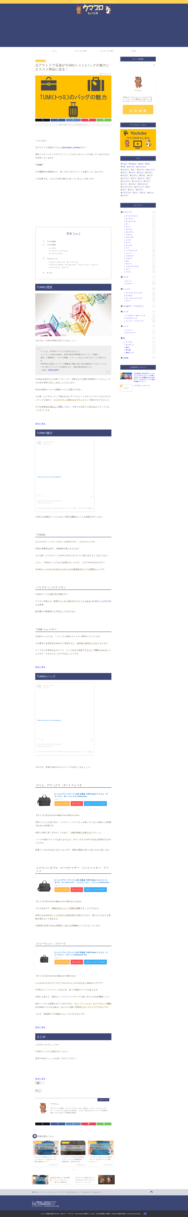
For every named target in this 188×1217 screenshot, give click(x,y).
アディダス (131, 166)
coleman (124, 164)
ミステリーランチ (126, 192)
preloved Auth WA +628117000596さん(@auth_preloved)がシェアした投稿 (65, 751)
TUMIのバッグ (52, 259)
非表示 (77, 234)
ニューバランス (126, 181)
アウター (140, 283)
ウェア (138, 277)
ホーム (54, 51)
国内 (140, 347)
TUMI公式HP (53, 370)
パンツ (138, 326)
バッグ (139, 311)
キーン (140, 226)
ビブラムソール (143, 184)
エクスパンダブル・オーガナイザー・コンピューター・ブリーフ (74, 265)
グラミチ (141, 172)
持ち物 (140, 350)
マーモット (140, 189)
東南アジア (140, 352)
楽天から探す (76, 803)
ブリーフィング (140, 186)
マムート (131, 189)
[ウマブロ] (94, 15)
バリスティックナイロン (59, 251)
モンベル (151, 192)
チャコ (134, 178)
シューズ (139, 289)
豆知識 (138, 358)
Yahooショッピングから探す (95, 803)
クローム (133, 172)
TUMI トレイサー (56, 253)
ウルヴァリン (125, 169)
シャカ (150, 175)
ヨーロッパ (140, 345)
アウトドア (139, 212)
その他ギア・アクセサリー (138, 306)
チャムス (142, 178)
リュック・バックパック (140, 321)
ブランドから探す (81, 51)
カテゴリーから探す (107, 51)
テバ (149, 178)
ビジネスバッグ (40, 61)
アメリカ (140, 342)
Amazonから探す (62, 803)
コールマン (134, 175)
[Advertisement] (94, 32)
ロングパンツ (140, 333)
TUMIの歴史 (51, 241)
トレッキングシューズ (140, 298)
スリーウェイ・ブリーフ (59, 267)
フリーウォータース (127, 186)
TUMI (38, 1091)
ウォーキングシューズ (140, 293)
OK (145, 1214)
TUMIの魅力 (51, 245)
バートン (124, 184)
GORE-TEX (133, 164)
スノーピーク (125, 178)
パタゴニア (133, 184)
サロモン (143, 175)
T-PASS (53, 248)
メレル (143, 192)
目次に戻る (40, 424)
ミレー (136, 192)
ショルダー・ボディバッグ (140, 315)
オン (134, 169)
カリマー (124, 172)
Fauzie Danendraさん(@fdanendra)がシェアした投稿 (57, 508)
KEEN (141, 164)
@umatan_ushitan (71, 147)
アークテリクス (142, 166)
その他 (133, 51)
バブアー (147, 181)
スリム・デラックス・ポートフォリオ (64, 262)
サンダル (140, 295)
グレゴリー (149, 172)
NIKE (148, 164)
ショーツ (140, 330)
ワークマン (125, 195)
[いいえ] (185, 1214)
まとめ (49, 273)
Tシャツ (140, 281)
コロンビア (125, 175)
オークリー (141, 169)
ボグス (124, 189)
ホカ (148, 186)
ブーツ (140, 301)
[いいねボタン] (38, 1083)
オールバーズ (151, 169)
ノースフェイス (137, 181)
